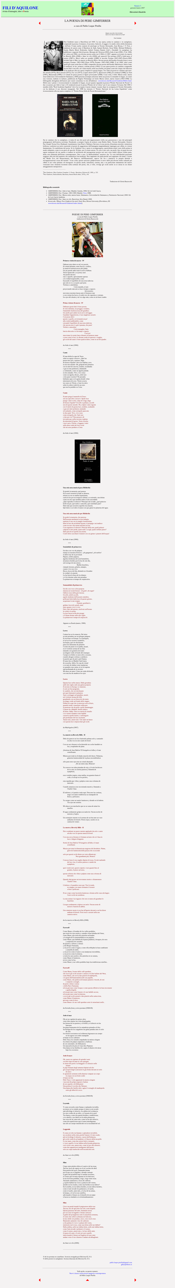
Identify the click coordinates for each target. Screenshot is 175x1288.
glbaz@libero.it (126, 1264)
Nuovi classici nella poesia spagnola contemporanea (87, 1273)
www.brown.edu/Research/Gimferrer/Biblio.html (115, 81)
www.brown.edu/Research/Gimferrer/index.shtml (65, 203)
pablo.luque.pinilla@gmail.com (121, 1262)
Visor (84, 193)
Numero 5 (137, 6)
